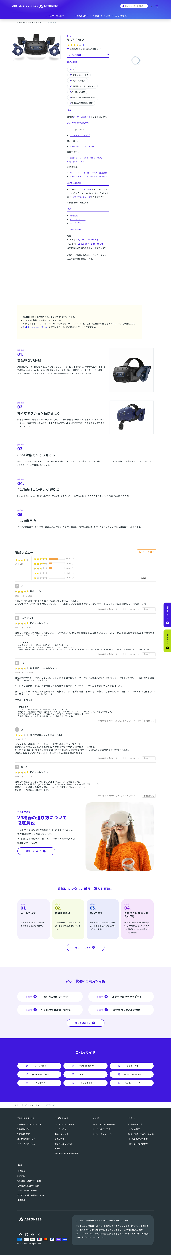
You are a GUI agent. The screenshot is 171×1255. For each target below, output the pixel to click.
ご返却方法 (60, 1138)
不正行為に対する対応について (31, 1195)
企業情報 (21, 1171)
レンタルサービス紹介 (64, 1124)
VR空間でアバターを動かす (83, 86)
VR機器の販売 (23, 1129)
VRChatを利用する (79, 75)
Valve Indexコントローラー (82, 146)
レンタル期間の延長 (101, 1129)
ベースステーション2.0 (80, 135)
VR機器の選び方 (135, 1124)
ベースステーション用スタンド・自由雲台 (88, 176)
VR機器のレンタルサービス (29, 1124)
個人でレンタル (167, 614)
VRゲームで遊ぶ (78, 80)
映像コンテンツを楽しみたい (84, 97)
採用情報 (21, 1200)
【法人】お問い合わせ (138, 1143)
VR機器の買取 (23, 1134)
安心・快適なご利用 (63, 1143)
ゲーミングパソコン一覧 (80, 197)
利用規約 (21, 1176)
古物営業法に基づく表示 (28, 1185)
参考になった (149, 609)
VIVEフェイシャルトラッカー (36, 327)
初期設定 (74, 215)
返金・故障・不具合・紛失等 (141, 1134)
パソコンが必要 (78, 91)
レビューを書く (146, 552)
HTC (69, 35)
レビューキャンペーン (102, 1134)
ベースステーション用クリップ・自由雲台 (88, 172)
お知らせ (59, 1148)
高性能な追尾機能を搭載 (82, 103)
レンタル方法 (61, 1129)
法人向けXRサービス (26, 1138)
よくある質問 (134, 1129)
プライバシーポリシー (27, 1190)
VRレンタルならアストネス (29, 22)
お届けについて (61, 1134)
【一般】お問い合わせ (138, 1138)
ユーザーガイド (76, 223)
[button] (55, 15)
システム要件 (85, 189)
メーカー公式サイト (82, 116)
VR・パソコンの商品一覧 (104, 1124)
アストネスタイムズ (26, 1143)
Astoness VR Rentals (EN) (67, 1153)
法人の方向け (167, 639)
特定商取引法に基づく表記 (29, 1180)
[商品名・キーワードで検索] (122, 6)
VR (72, 69)
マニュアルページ (78, 219)
